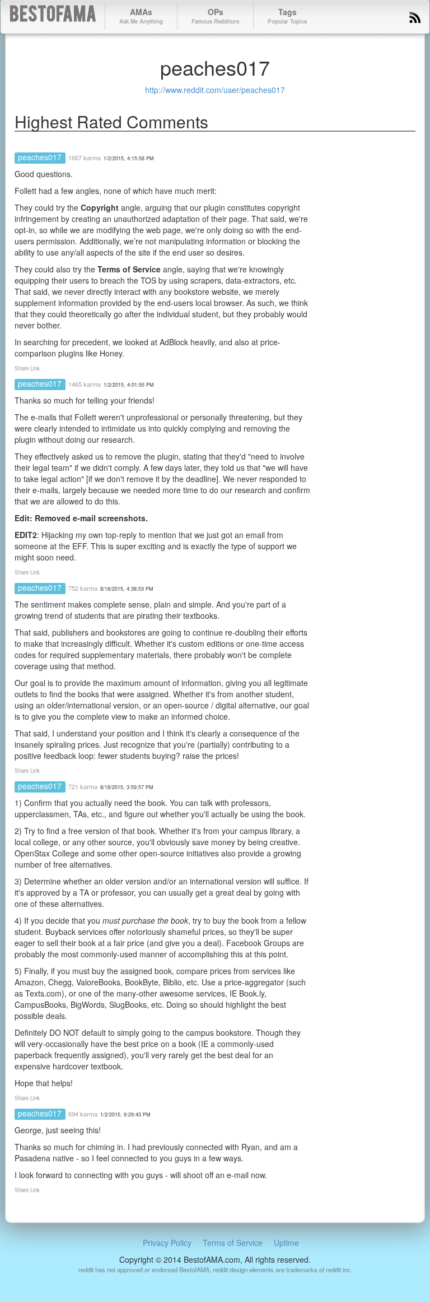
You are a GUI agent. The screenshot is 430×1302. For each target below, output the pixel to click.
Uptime (286, 1242)
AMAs (141, 15)
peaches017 (40, 157)
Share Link (27, 368)
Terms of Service (233, 1242)
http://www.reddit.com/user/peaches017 (215, 89)
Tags (287, 15)
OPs (215, 15)
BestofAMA (53, 16)
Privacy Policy (167, 1242)
